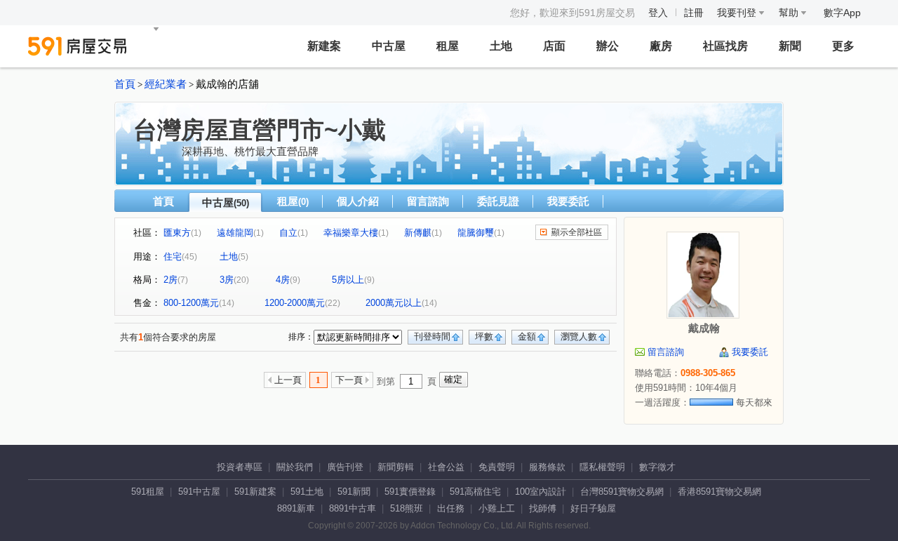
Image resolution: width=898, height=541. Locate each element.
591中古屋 (199, 491)
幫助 (790, 12)
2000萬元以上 (394, 303)
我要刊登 (738, 12)
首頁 (124, 84)
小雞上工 (496, 508)
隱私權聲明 (602, 467)
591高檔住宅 (475, 491)
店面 (554, 46)
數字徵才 (657, 467)
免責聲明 (496, 467)
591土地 (306, 491)
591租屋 (147, 491)
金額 (527, 336)
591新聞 (353, 491)
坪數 (484, 336)
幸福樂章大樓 (350, 232)
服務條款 (547, 467)
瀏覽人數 (579, 336)
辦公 (607, 46)
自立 (288, 232)
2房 (170, 279)
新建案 (324, 46)
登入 (658, 12)
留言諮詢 (428, 201)
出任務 (450, 508)
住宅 (172, 256)
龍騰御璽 (475, 232)
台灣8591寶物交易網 (622, 491)
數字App (842, 12)
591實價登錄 (410, 491)
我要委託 (568, 201)
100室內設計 (540, 491)
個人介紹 (358, 201)
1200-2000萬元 (294, 303)
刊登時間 (432, 336)
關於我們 (294, 467)
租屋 (447, 46)
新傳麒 (417, 232)
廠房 (661, 46)
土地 (501, 46)
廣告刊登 (345, 467)
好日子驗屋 (593, 508)
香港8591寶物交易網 (719, 491)
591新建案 (255, 491)
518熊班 (406, 508)
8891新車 (296, 508)
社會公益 (446, 467)
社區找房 (725, 46)
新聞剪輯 (395, 467)
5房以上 (348, 279)
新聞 (790, 46)
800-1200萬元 (191, 303)
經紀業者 (166, 84)
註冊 (694, 12)
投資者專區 (239, 467)
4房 (283, 279)
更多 (843, 46)
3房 (227, 279)
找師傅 (542, 508)
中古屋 (389, 46)
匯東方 (177, 232)
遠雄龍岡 (235, 232)
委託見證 (498, 201)
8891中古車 (352, 508)
